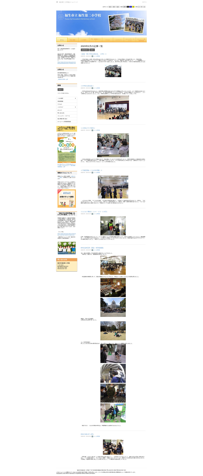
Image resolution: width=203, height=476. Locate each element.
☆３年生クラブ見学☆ (88, 128)
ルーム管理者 (96, 56)
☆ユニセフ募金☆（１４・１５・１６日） (94, 211)
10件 (91, 50)
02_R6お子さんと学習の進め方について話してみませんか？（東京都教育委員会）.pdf (66, 165)
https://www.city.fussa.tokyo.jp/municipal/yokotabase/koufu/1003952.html (67, 62)
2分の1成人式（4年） (88, 434)
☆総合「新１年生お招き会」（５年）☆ (93, 54)
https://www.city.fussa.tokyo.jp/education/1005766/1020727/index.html (67, 234)
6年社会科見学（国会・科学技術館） (92, 248)
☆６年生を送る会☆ (87, 86)
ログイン (144, 2)
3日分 (60, 89)
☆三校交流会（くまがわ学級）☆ (91, 170)
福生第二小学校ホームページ (68, 2)
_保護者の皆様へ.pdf (63, 79)
